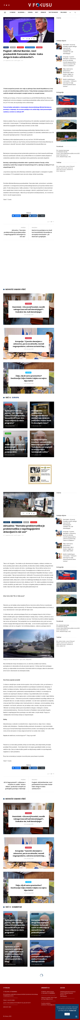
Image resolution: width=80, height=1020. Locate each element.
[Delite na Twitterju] (29, 513)
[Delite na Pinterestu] (31, 513)
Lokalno (34, 404)
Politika (13, 47)
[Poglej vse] (66, 100)
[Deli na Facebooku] (27, 513)
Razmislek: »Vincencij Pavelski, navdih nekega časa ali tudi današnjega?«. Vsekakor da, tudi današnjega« (28, 309)
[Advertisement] (28, 75)
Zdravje (43, 12)
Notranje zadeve (16, 522)
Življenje (64, 12)
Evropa (30, 12)
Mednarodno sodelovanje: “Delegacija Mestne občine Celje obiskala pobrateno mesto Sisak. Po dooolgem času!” (41, 417)
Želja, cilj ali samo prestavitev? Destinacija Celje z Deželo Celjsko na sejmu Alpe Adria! (29, 378)
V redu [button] (67, 1014)
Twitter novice (53, 12)
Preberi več (72, 1010)
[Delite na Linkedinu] (34, 513)
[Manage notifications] (76, 1016)
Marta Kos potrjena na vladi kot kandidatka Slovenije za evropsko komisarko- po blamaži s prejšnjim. (42, 233)
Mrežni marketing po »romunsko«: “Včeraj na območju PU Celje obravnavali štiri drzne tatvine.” (69, 83)
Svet (36, 12)
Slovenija (21, 12)
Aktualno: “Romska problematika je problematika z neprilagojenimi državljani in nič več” (15, 233)
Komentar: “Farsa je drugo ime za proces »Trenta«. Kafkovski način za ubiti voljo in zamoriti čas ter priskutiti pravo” (40, 926)
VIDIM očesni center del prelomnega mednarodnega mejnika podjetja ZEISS (15, 448)
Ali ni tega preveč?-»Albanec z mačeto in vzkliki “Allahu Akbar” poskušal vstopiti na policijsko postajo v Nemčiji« (15, 785)
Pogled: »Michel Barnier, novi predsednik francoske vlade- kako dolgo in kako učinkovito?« (42, 785)
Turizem (28, 372)
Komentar (6, 522)
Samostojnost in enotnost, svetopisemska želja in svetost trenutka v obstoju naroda (41, 956)
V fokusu (12, 12)
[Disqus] (28, 265)
